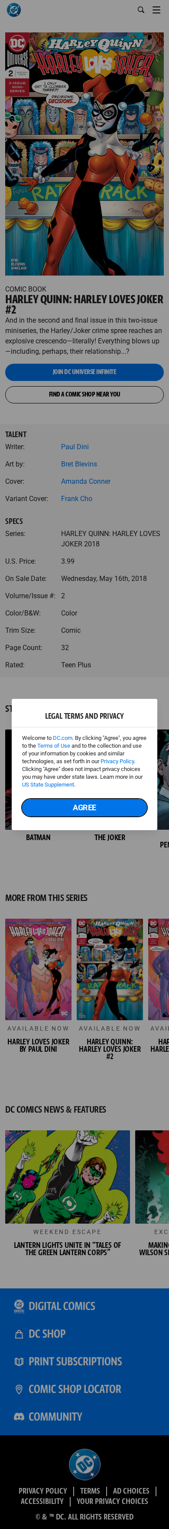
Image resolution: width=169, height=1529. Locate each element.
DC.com (62, 738)
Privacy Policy (117, 761)
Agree (84, 807)
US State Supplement (48, 784)
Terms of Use (53, 745)
